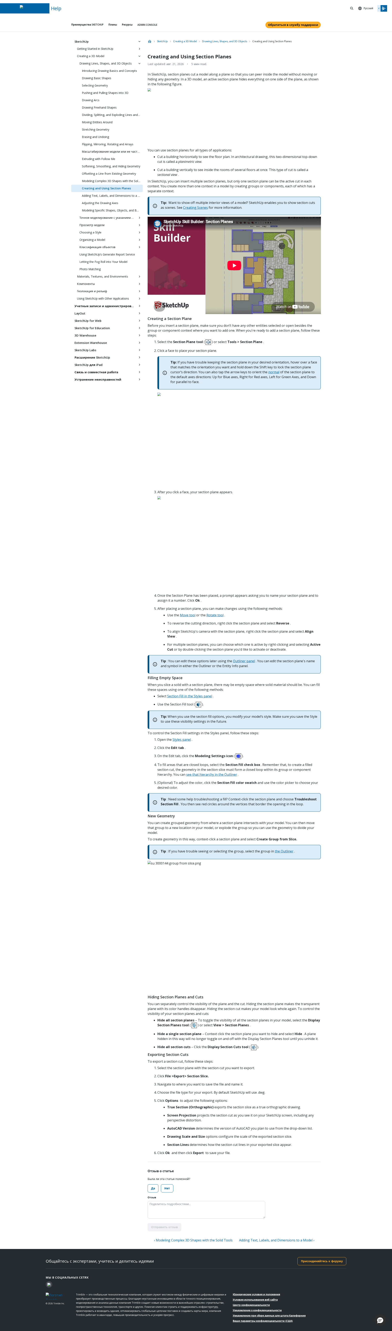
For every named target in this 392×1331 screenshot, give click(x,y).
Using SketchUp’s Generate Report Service (107, 254)
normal (273, 372)
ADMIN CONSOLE (147, 25)
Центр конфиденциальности (251, 1305)
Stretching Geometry (95, 129)
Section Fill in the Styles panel (189, 696)
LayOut (80, 313)
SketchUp (82, 41)
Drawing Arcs (90, 100)
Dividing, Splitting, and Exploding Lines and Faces (112, 115)
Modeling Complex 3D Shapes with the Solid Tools (112, 181)
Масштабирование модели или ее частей (111, 151)
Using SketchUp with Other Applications (103, 298)
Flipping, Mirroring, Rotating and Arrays (107, 144)
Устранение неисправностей (98, 379)
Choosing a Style (90, 232)
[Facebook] (49, 1284)
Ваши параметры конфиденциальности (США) (263, 1321)
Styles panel (182, 739)
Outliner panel (244, 661)
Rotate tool (215, 615)
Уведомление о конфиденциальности (257, 1310)
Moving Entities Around (97, 122)
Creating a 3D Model (90, 56)
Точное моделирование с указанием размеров (107, 218)
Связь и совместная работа (96, 372)
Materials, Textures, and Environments (102, 276)
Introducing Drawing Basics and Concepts (109, 71)
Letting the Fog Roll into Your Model (103, 262)
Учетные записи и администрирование (105, 306)
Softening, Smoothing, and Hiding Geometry (111, 166)
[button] (380, 1320)
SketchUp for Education (92, 328)
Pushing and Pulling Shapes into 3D (105, 93)
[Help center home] (150, 41)
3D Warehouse (85, 335)
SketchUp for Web (88, 321)
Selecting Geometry (95, 85)
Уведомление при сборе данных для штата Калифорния (269, 1315)
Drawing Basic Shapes (96, 78)
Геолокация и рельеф (92, 291)
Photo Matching (90, 269)
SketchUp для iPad (88, 365)
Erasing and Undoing (95, 137)
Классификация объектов (97, 247)
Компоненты (86, 284)
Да (153, 1188)
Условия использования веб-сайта (255, 1299)
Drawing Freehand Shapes (99, 107)
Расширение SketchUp (92, 357)
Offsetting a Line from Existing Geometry (109, 174)
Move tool (187, 615)
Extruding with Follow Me (98, 159)
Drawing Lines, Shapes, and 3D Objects (105, 63)
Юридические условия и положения (256, 1294)
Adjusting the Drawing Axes (100, 203)
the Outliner (284, 851)
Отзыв (152, 1197)
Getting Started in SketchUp (95, 49)
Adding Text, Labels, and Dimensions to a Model (112, 196)
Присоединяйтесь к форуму (322, 1261)
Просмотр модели (92, 225)
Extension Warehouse (91, 343)
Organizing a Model (92, 240)
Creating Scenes (195, 207)
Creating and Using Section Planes (106, 188)
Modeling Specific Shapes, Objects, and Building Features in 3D (112, 210)
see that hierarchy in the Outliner (211, 774)
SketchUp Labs (85, 350)
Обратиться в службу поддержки (293, 25)
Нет (167, 1188)
